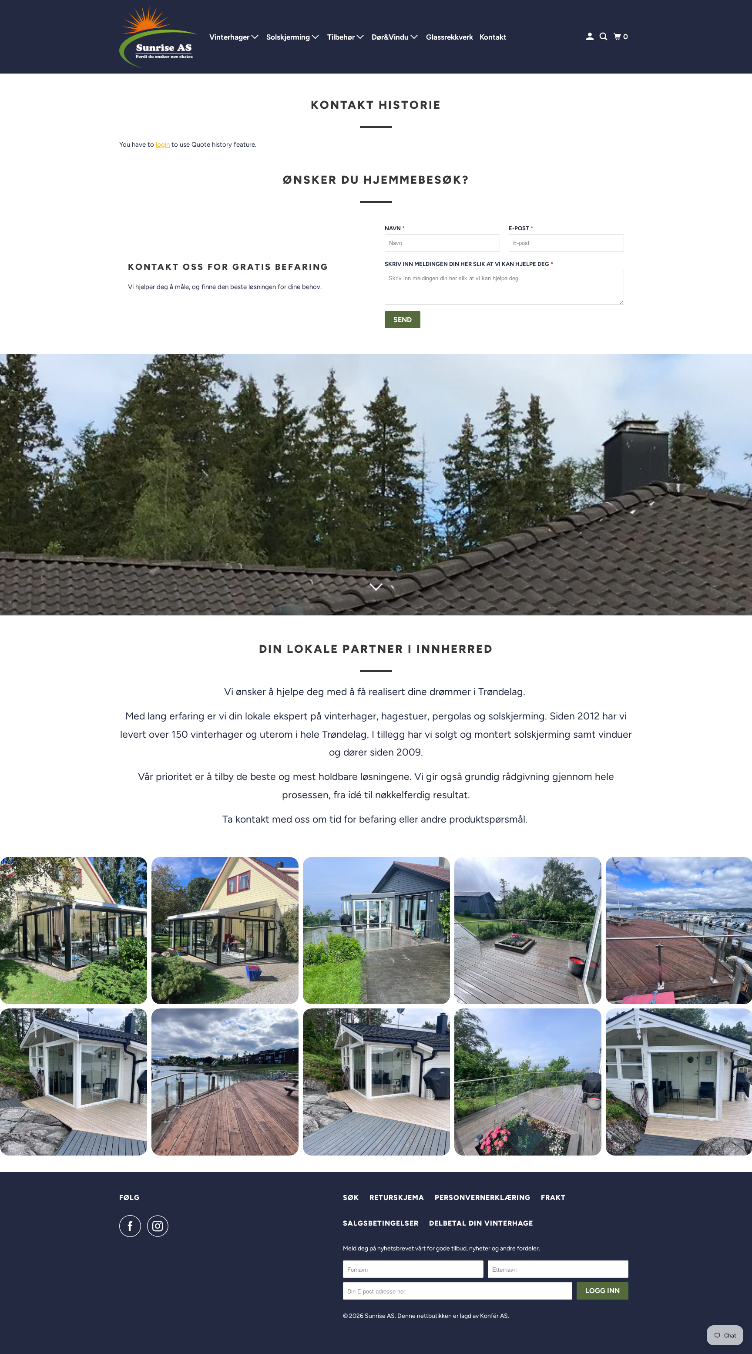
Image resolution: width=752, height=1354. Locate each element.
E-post (521, 228)
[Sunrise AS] (158, 37)
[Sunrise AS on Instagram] (160, 1226)
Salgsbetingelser (381, 1223)
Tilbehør (341, 37)
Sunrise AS (380, 1316)
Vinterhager (230, 37)
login (163, 144)
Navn (395, 228)
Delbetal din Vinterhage (481, 1223)
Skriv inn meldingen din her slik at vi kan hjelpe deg (469, 264)
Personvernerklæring (482, 1197)
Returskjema (396, 1197)
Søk (351, 1197)
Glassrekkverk (449, 37)
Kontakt (493, 37)
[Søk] (604, 36)
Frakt (553, 1197)
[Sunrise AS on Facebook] (132, 1226)
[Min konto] (590, 36)
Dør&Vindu (391, 37)
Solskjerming (289, 37)
